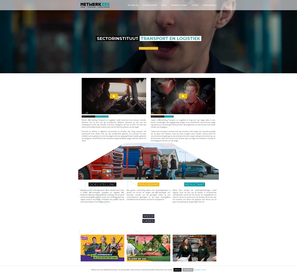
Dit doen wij (133, 5)
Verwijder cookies (200, 270)
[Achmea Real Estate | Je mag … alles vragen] (148, 248)
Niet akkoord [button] (188, 270)
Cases (163, 5)
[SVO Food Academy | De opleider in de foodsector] (102, 248)
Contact (195, 5)
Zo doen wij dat (150, 5)
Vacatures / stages (179, 5)
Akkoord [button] (177, 270)
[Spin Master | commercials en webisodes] (194, 248)
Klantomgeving (209, 5)
